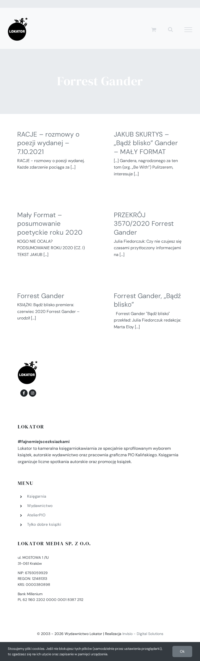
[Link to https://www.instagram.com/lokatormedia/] (32, 393)
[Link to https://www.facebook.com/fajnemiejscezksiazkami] (24, 393)
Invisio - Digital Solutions (142, 633)
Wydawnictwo (40, 505)
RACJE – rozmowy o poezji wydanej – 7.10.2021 (48, 143)
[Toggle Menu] (188, 29)
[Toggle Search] (170, 29)
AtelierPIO (36, 515)
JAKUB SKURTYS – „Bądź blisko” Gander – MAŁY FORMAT (146, 143)
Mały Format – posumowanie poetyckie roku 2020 (50, 224)
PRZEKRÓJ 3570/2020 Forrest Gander (144, 224)
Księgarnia (36, 496)
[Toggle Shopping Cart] (153, 29)
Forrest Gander (40, 296)
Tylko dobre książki (44, 524)
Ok (182, 651)
